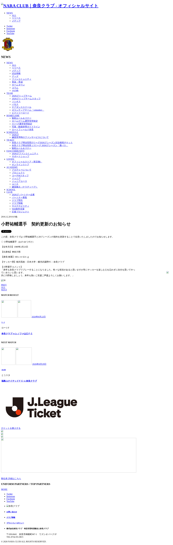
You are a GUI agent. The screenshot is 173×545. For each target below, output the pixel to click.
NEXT (4, 290)
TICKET (10, 140)
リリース (16, 18)
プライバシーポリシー (15, 523)
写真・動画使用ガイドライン (26, 127)
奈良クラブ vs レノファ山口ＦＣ (17, 333)
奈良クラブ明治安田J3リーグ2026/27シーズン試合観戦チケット (42, 142)
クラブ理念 (17, 200)
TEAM (9, 93)
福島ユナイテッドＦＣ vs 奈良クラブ (19, 381)
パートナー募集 (19, 197)
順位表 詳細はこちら (11, 478)
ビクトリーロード (20, 113)
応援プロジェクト (20, 212)
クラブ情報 (17, 203)
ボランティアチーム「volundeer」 (28, 110)
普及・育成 (17, 82)
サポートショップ (20, 156)
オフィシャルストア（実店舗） (27, 162)
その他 (15, 90)
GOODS (10, 159)
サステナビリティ (20, 206)
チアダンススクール (21, 107)
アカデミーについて (21, 170)
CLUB (9, 192)
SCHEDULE (12, 132)
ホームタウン (18, 85)
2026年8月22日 (39, 317)
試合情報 (16, 73)
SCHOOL (10, 189)
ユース (15, 184)
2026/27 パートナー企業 (23, 194)
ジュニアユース (19, 181)
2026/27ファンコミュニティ (25, 153)
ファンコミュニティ (21, 79)
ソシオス (16, 101)
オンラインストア (20, 164)
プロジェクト (18, 172)
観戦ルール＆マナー (21, 118)
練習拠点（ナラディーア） (25, 187)
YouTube (10, 33)
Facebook (10, 31)
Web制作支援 (18, 209)
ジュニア (16, 178)
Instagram (10, 28)
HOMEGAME (12, 115)
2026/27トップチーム (22, 96)
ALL (14, 15)
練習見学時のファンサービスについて (30, 137)
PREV (4, 285)
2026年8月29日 (39, 364)
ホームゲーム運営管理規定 (25, 121)
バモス (15, 104)
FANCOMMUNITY (15, 151)
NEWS (9, 13)
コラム (15, 87)
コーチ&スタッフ (20, 175)
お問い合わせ (11, 512)
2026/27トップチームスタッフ (26, 98)
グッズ (15, 76)
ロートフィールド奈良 (23, 129)
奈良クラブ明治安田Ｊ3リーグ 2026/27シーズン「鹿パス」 (40, 145)
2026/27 (15, 135)
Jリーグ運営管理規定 (22, 124)
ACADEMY (12, 167)
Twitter (9, 26)
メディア (16, 21)
